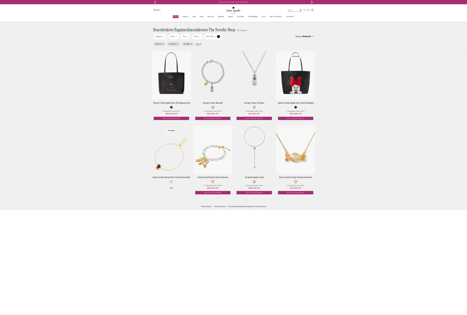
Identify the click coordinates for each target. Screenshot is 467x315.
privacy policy (271, 232)
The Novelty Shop (220, 206)
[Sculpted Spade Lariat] (254, 149)
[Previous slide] (155, 2)
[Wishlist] (304, 10)
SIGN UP (304, 220)
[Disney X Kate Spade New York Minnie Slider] (171, 149)
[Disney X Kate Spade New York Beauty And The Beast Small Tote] (171, 75)
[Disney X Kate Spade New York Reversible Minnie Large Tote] (295, 75)
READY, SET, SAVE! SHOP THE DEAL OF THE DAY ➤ (233, 2)
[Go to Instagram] (260, 237)
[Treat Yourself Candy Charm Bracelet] (213, 149)
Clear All (198, 44)
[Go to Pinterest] (271, 237)
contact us (283, 232)
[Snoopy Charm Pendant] (254, 75)
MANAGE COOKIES (291, 254)
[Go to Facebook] (265, 237)
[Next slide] (312, 2)
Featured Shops (206, 206)
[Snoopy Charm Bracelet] (213, 75)
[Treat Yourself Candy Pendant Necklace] (295, 149)
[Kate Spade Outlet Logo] (233, 10)
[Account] (308, 10)
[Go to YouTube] (276, 237)
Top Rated (295, 56)
